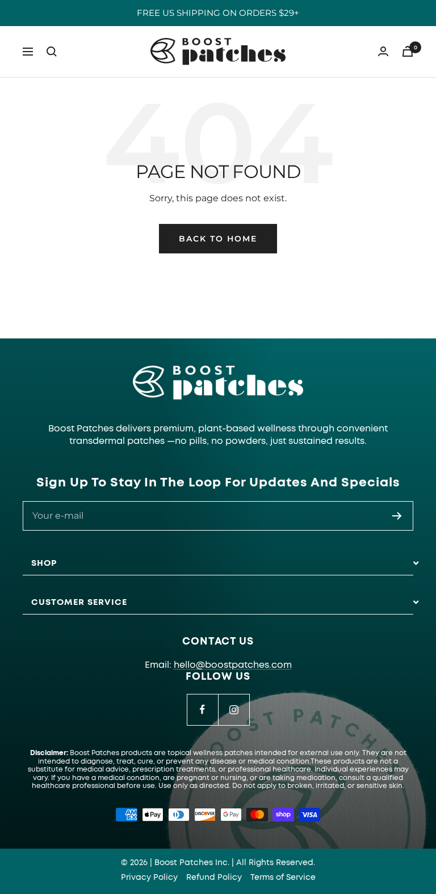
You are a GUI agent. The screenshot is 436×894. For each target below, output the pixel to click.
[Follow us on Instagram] (233, 709)
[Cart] (407, 51)
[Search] (52, 51)
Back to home (218, 239)
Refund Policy (214, 878)
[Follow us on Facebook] (202, 709)
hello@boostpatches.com (233, 665)
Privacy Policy (149, 878)
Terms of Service (283, 878)
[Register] (397, 516)
